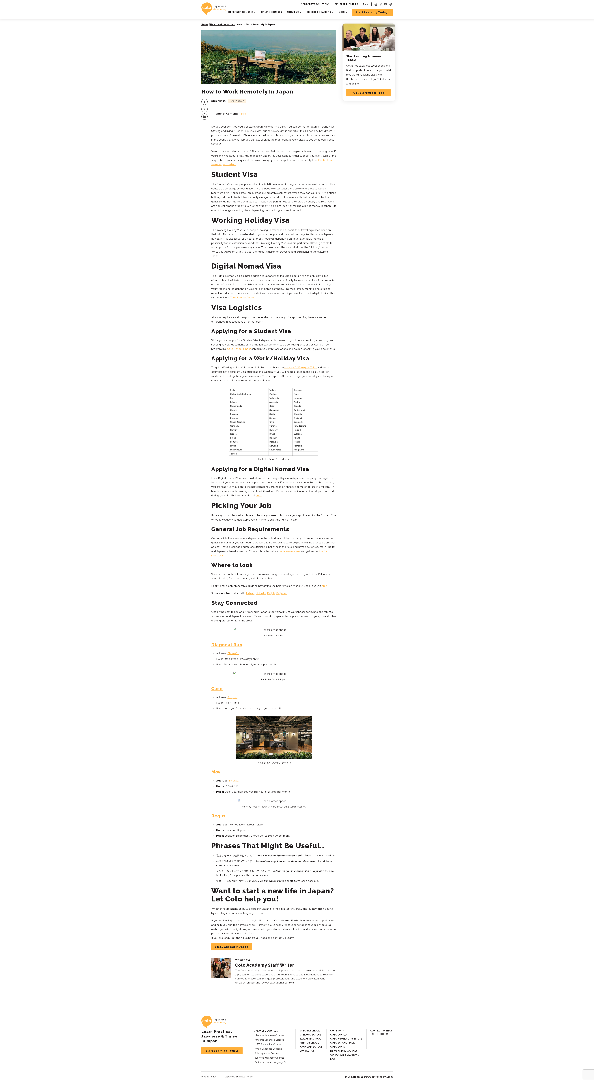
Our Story (337, 1030)
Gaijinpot (281, 593)
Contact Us (307, 1051)
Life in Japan (237, 101)
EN (364, 4)
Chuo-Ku (233, 653)
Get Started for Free (368, 92)
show (243, 114)
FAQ (332, 1059)
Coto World (338, 1034)
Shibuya (234, 780)
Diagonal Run (226, 644)
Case (217, 688)
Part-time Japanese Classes (269, 1040)
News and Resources (344, 1051)
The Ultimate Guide (242, 297)
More (341, 12)
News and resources (222, 24)
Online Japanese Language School (273, 1062)
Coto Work (337, 1047)
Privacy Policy (208, 1076)
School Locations (319, 12)
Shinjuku (232, 697)
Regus (218, 815)
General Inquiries (346, 4)
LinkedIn (261, 593)
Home (204, 24)
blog (324, 585)
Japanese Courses (266, 1031)
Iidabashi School (310, 1039)
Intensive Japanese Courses (269, 1035)
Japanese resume (289, 551)
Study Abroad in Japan (231, 946)
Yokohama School (311, 1047)
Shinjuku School (310, 1034)
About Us (293, 12)
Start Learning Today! (372, 12)
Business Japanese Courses (269, 1058)
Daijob (271, 593)
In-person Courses (241, 12)
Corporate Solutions (315, 4)
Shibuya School (309, 1030)
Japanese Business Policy (239, 1076)
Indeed (250, 593)
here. (259, 495)
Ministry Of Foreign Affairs (300, 367)
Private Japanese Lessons (268, 1049)
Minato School (309, 1043)
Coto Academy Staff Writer (264, 965)
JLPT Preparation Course (267, 1044)
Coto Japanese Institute (346, 1039)
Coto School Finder (239, 348)
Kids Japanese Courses (267, 1053)
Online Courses (271, 12)
